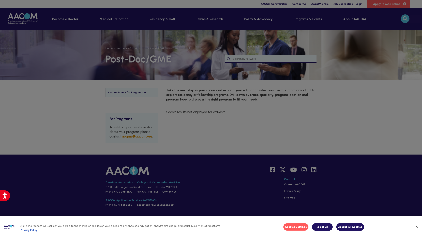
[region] (211, 227)
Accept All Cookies (350, 226)
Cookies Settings (296, 226)
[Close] (416, 226)
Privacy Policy (28, 229)
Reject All (322, 226)
